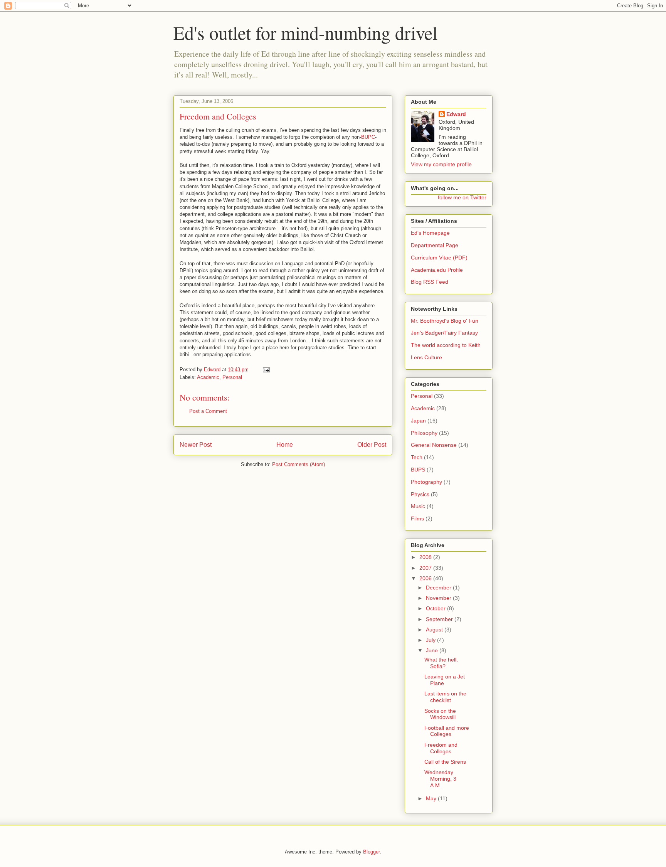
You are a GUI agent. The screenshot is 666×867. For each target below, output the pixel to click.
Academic (208, 377)
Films (417, 518)
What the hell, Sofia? (441, 663)
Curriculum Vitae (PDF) (439, 257)
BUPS (418, 469)
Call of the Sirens (445, 762)
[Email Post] (265, 369)
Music (418, 506)
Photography (426, 482)
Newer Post (196, 444)
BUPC (368, 137)
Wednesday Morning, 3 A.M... (440, 778)
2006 (426, 578)
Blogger (371, 852)
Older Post (371, 444)
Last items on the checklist (445, 696)
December (439, 587)
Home (284, 444)
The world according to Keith (446, 345)
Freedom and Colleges (440, 748)
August (435, 629)
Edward (456, 114)
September (440, 619)
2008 (426, 557)
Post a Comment (208, 411)
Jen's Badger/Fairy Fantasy (444, 333)
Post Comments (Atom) (298, 464)
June (432, 650)
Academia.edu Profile (437, 270)
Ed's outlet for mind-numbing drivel (305, 32)
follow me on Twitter (462, 197)
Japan (418, 421)
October (436, 608)
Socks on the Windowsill (440, 714)
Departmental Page (434, 245)
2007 (426, 568)
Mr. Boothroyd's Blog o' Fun (444, 321)
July (431, 640)
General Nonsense (434, 445)
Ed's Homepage (430, 233)
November (439, 598)
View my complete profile (441, 164)
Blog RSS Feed (429, 282)
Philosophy (424, 433)
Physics (420, 494)
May (432, 798)
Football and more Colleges (446, 731)
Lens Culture (426, 357)
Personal (232, 377)
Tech (416, 457)
